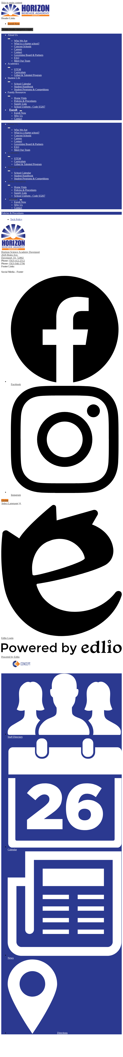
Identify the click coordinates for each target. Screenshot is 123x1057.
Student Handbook (23, 86)
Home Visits (20, 98)
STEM (17, 69)
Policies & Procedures (25, 101)
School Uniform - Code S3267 (29, 106)
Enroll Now (14, 23)
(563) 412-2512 (17, 260)
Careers (18, 49)
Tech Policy (16, 219)
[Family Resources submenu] (9, 96)
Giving (4, 500)
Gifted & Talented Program (28, 75)
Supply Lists (20, 103)
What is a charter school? (26, 43)
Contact (18, 52)
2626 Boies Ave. (9, 255)
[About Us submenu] (9, 38)
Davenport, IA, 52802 (12, 257)
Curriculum (20, 72)
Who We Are (20, 40)
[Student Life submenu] (9, 81)
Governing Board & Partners (28, 55)
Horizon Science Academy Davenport (20, 252)
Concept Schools (22, 46)
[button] (9, 127)
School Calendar (22, 83)
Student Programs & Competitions (31, 89)
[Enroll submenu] (21, 110)
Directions (62, 1032)
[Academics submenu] (9, 67)
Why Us (18, 115)
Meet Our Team (22, 60)
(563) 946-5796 (17, 263)
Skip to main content (11, 2)
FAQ (16, 58)
